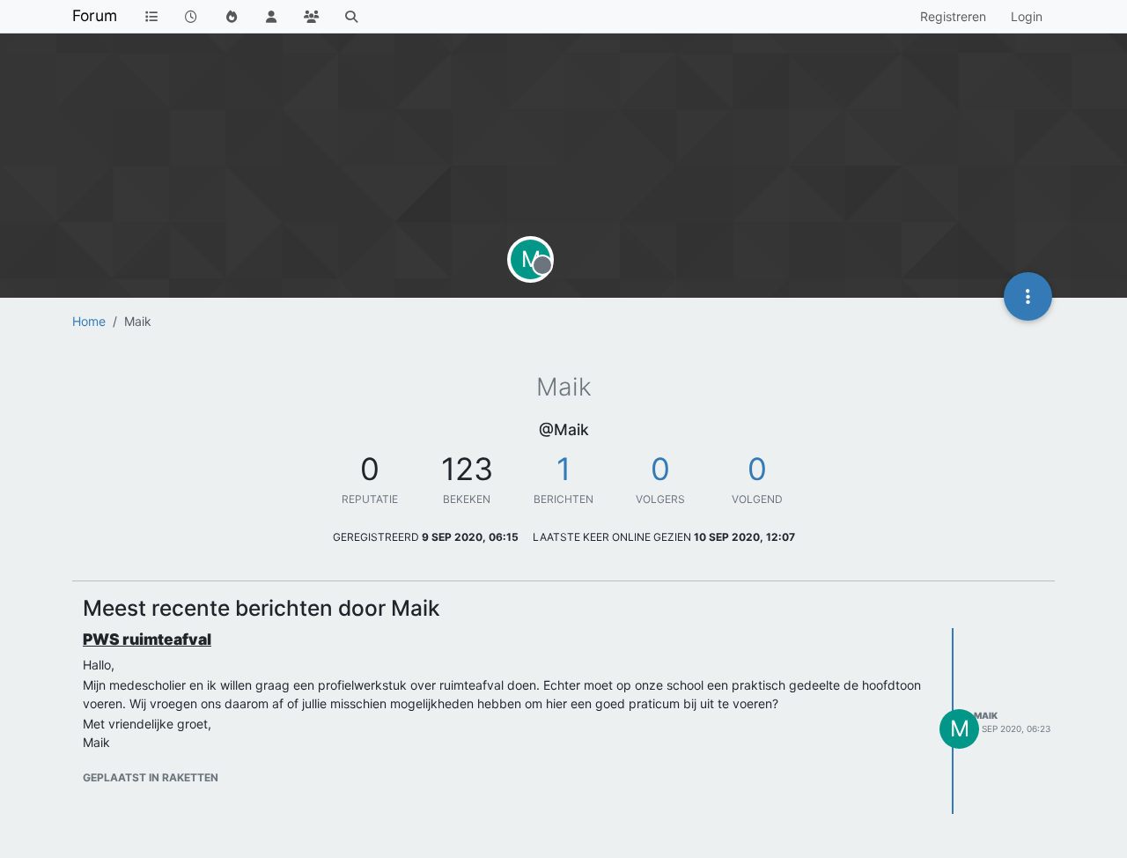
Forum (94, 15)
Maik (986, 715)
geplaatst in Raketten (150, 777)
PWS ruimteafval (147, 639)
